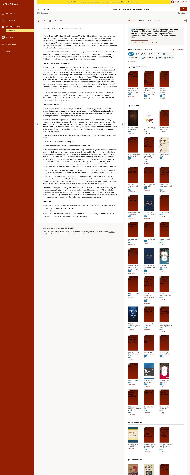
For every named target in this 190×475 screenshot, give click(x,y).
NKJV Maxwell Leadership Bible (149, 353)
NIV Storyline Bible (150, 239)
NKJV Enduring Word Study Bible (134, 325)
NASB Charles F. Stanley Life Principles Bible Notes (149, 157)
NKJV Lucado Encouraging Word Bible (166, 325)
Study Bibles (135, 106)
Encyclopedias (136, 422)
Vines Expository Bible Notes (165, 408)
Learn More (155, 42)
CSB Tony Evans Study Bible (133, 128)
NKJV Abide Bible (133, 294)
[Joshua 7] (37, 124)
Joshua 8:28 (49, 211)
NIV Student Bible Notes (165, 240)
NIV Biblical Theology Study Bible (133, 186)
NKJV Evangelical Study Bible (149, 325)
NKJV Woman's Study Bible (164, 381)
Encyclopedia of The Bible (133, 445)
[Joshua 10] (122, 124)
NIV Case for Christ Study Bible (150, 185)
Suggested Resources (139, 67)
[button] (179, 2)
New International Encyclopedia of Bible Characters (150, 446)
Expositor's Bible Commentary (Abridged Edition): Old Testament (150, 91)
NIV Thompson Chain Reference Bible (149, 267)
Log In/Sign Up (181, 2)
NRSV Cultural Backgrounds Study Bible (134, 408)
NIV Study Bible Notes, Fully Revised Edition (133, 90)
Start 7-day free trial (139, 42)
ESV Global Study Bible (149, 128)
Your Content (155, 20)
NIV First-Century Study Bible (134, 213)
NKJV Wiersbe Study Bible (148, 381)
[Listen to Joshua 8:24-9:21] (61, 20)
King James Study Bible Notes (134, 155)
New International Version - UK (55, 228)
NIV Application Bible (165, 155)
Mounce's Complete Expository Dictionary (163, 91)
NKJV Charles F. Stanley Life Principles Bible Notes (149, 296)
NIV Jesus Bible (165, 213)
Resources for (140, 50)
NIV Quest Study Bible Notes (133, 240)
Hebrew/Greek (143, 20)
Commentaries (136, 460)
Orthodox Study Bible (149, 408)
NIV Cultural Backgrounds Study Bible (166, 186)
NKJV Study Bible (133, 380)
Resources (132, 20)
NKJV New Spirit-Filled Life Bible (165, 353)
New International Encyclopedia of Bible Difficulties (166, 446)
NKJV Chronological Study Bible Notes (166, 295)
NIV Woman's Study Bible (164, 266)
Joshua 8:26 (49, 205)
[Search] (183, 9)
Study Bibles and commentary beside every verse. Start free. (103, 2)
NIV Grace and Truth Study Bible (149, 213)
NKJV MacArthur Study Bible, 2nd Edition (133, 354)
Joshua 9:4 (48, 213)
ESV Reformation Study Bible (165, 128)
